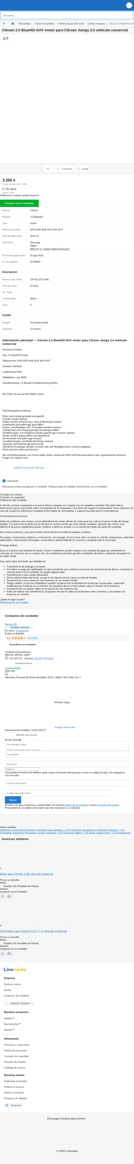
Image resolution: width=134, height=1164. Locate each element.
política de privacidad (75, 805)
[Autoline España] (21, 5)
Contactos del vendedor (16, 995)
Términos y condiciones (16, 1044)
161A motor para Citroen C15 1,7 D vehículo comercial (33, 931)
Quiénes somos (12, 984)
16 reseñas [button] (33, 638)
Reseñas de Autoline (15, 1062)
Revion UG (11, 624)
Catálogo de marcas (14, 1067)
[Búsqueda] (129, 15)
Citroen (34, 210)
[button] (129, 5)
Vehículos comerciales (12, 830)
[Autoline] (13, 24)
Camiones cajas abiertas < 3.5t (52, 830)
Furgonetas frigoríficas (12, 832)
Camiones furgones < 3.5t (110, 830)
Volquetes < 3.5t (55, 832)
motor (33, 223)
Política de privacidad (15, 1050)
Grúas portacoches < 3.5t (103, 832)
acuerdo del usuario (108, 805)
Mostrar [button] (29, 658)
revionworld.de (12, 668)
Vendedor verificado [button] (19, 627)
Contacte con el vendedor (19, 203)
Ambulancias (124, 832)
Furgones (30, 830)
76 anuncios (22, 630)
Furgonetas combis (35, 832)
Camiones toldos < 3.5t (76, 832)
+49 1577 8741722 (43, 658)
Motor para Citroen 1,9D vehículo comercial (26, 874)
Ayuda (7, 990)
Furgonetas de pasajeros (83, 830)
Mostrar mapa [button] (62, 702)
